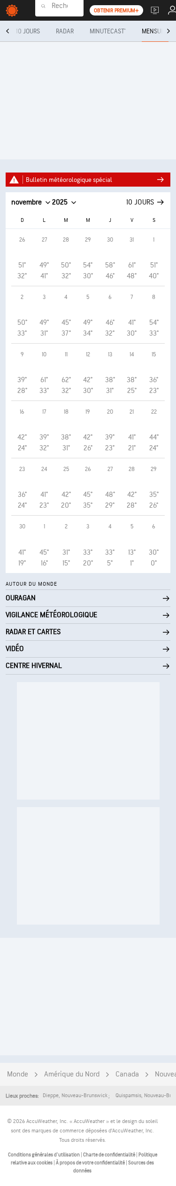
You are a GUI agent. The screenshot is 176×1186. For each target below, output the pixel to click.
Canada (127, 1074)
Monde (17, 1074)
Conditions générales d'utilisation (44, 1155)
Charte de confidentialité (109, 1155)
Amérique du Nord (71, 1074)
